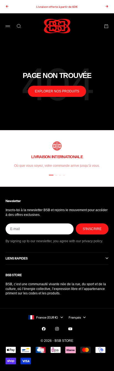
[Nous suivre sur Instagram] (57, 329)
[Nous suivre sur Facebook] (44, 329)
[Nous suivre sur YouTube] (70, 329)
